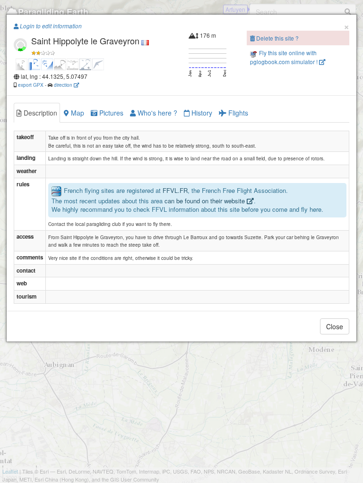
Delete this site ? (277, 38)
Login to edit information (50, 26)
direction (64, 84)
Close (334, 326)
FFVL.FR (175, 190)
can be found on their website (205, 200)
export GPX (30, 84)
